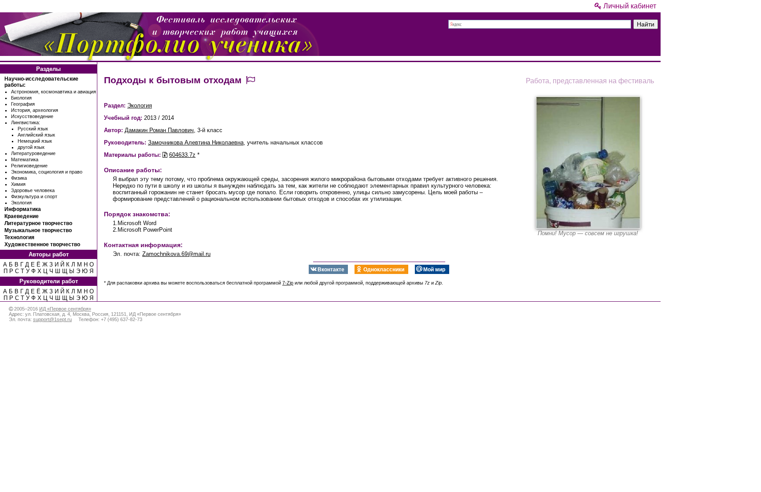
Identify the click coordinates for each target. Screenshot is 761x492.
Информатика (22, 209)
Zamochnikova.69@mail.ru (176, 254)
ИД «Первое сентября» (65, 308)
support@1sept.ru (52, 319)
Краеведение (21, 216)
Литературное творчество (38, 223)
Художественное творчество (42, 244)
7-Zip (287, 282)
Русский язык (33, 128)
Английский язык (36, 134)
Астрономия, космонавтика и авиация (53, 91)
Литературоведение (33, 153)
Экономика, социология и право (46, 171)
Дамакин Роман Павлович (159, 130)
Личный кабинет (629, 6)
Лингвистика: (25, 122)
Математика (24, 159)
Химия (18, 184)
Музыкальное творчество (38, 230)
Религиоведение (29, 165)
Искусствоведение (32, 116)
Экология (21, 202)
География (23, 104)
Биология (21, 97)
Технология (19, 237)
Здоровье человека (33, 190)
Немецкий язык (35, 141)
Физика (19, 178)
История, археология (34, 110)
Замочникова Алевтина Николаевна (196, 142)
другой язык (31, 147)
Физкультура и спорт (34, 196)
